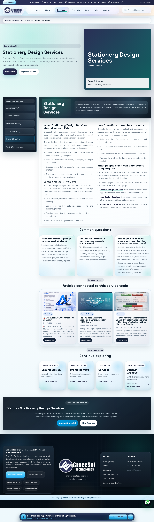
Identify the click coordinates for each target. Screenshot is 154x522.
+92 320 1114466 (133, 465)
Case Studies (145, 2)
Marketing (48, 314)
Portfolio (76, 10)
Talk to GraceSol (15, 474)
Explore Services (28, 71)
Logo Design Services (110, 197)
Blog (87, 10)
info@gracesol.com (135, 461)
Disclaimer (107, 470)
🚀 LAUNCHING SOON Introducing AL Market (58, 319)
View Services (88, 423)
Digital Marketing (87, 314)
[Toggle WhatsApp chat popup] (147, 502)
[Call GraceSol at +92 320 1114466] (130, 516)
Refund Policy (108, 478)
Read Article (49, 340)
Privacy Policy (108, 461)
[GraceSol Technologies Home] (13, 10)
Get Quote (10, 71)
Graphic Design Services (111, 189)
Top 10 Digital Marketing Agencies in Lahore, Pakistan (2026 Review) (93, 320)
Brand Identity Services (110, 204)
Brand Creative (27, 20)
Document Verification (112, 483)
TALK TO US (118, 517)
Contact (107, 10)
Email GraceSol (36, 474)
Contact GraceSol (67, 423)
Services (15, 20)
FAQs (96, 10)
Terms (105, 465)
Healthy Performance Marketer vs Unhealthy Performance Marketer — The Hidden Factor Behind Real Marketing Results (131, 321)
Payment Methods (110, 474)
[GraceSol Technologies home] (77, 466)
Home (37, 10)
